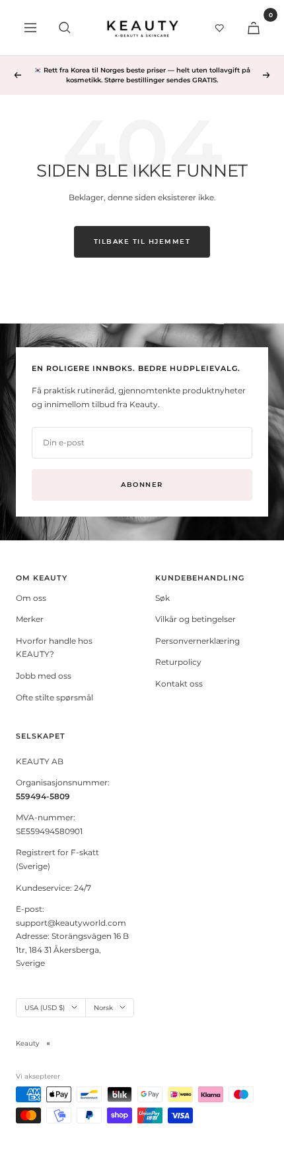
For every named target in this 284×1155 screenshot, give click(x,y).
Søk (162, 598)
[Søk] (64, 27)
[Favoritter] (219, 27)
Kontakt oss (179, 684)
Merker (30, 619)
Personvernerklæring (197, 641)
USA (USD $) (44, 1007)
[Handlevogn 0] (253, 27)
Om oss (31, 598)
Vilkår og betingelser (195, 619)
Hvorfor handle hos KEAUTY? (54, 648)
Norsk (103, 1007)
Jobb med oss (43, 676)
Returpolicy (178, 662)
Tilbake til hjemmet (142, 241)
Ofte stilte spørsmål (54, 697)
